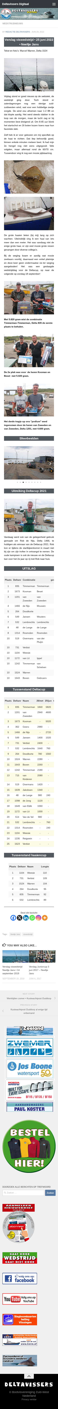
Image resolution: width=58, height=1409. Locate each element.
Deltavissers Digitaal (15, 4)
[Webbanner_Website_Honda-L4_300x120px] (30, 1047)
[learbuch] (30, 1090)
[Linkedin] (26, 918)
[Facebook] (13, 918)
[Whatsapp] (32, 918)
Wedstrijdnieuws (12, 23)
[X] (19, 918)
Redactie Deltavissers (17, 32)
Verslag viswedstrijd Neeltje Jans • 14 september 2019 (12, 970)
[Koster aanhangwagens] (30, 1069)
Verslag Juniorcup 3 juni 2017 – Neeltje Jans (39, 970)
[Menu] (54, 4)
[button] (8, 463)
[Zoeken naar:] (23, 1193)
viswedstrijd (27, 934)
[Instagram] (38, 918)
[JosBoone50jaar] (30, 1026)
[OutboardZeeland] (30, 1111)
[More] (45, 918)
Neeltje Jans (15, 934)
